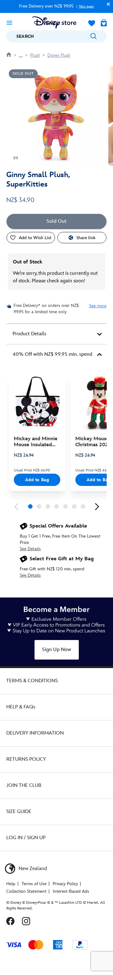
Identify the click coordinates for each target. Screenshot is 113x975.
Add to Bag (37, 479)
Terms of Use (34, 883)
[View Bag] (104, 23)
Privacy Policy (65, 883)
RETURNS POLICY (26, 759)
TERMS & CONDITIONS (32, 681)
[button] (107, 4)
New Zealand (32, 869)
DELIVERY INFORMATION (35, 733)
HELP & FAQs (20, 707)
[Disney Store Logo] (54, 22)
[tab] (56, 334)
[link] (16, 506)
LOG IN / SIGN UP (26, 838)
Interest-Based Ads (71, 891)
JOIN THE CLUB (23, 785)
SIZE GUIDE (18, 812)
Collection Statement (26, 891)
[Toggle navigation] (9, 22)
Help (10, 883)
